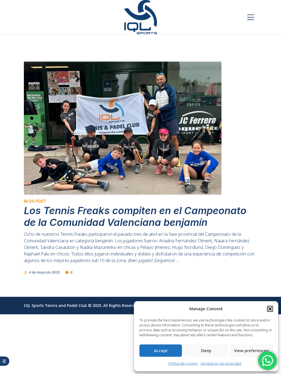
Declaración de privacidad (221, 363)
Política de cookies (183, 363)
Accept (161, 350)
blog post (35, 201)
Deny (206, 350)
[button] (270, 309)
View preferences (251, 350)
